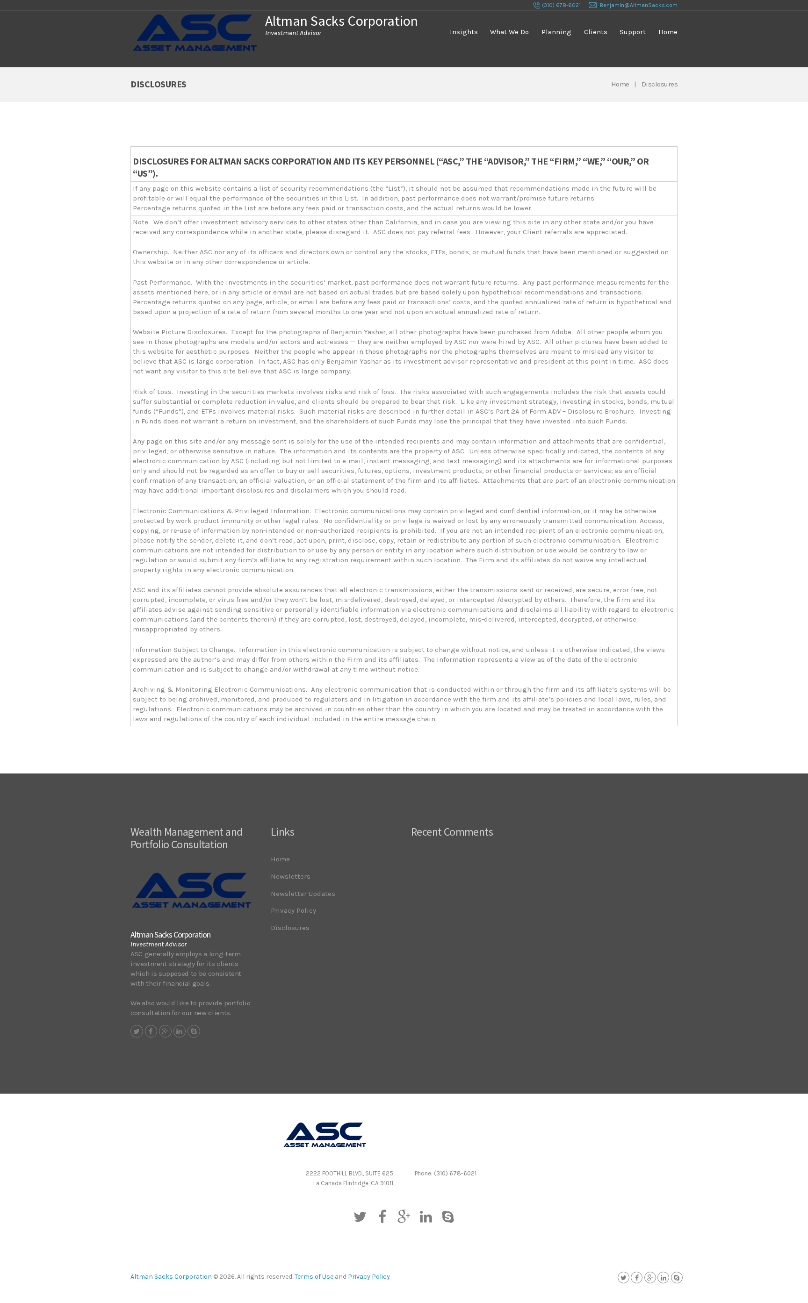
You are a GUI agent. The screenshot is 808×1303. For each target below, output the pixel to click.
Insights (464, 32)
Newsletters (290, 876)
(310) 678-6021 (561, 5)
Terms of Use (314, 1277)
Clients (595, 32)
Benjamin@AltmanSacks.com (639, 5)
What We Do (509, 32)
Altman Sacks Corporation (171, 1277)
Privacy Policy (293, 910)
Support (633, 32)
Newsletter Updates (303, 893)
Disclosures (290, 928)
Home (668, 32)
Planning (556, 32)
